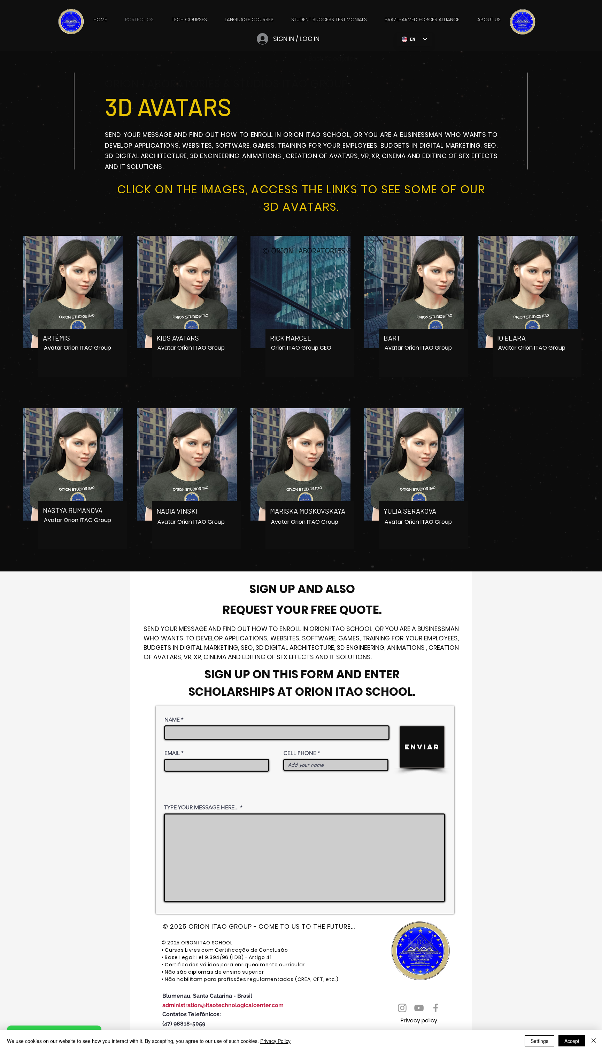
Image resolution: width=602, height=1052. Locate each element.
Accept (571, 1040)
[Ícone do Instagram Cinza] (402, 1008)
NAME (172, 719)
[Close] (593, 1040)
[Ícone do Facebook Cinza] (435, 1008)
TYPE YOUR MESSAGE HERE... (201, 807)
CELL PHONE (300, 753)
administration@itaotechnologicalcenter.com (223, 1005)
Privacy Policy (275, 1040)
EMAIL (172, 753)
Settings (539, 1040)
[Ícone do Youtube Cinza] (419, 1008)
